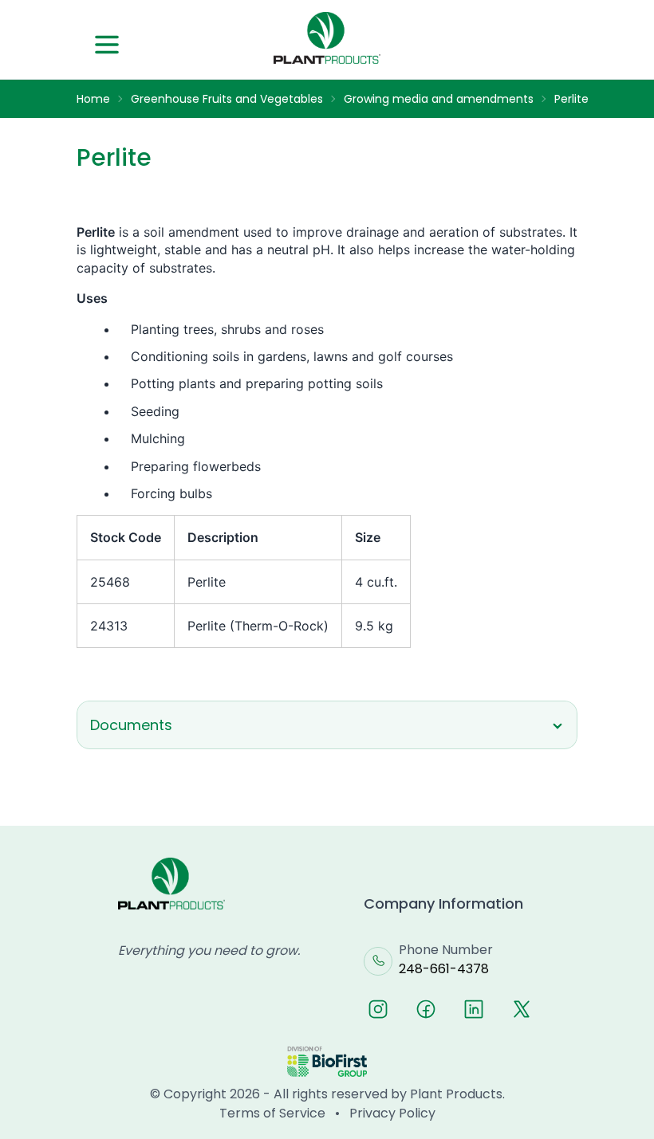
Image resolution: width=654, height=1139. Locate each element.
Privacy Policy (392, 1113)
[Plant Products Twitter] (521, 1009)
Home (93, 99)
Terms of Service (272, 1113)
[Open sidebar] (107, 44)
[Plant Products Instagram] (378, 1009)
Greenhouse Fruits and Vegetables (227, 99)
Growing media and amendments (439, 99)
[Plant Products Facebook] (426, 1009)
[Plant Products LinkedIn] (474, 1009)
